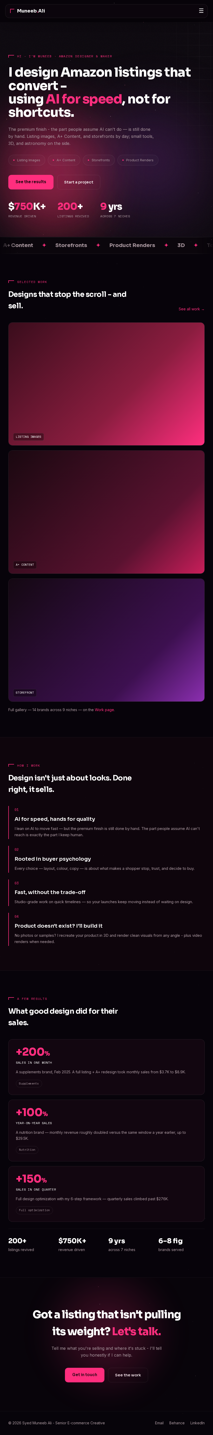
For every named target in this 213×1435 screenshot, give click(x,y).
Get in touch (84, 1374)
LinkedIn (197, 1423)
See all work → (192, 309)
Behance (177, 1423)
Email (159, 1423)
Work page (104, 709)
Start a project (78, 182)
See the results (31, 181)
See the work (128, 1374)
